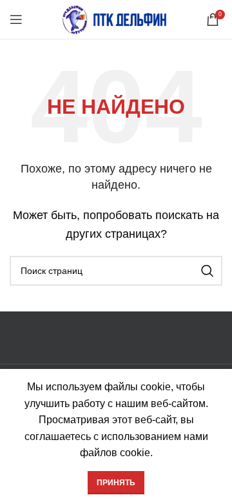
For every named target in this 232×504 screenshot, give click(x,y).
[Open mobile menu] (16, 19)
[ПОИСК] (207, 271)
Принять (116, 482)
